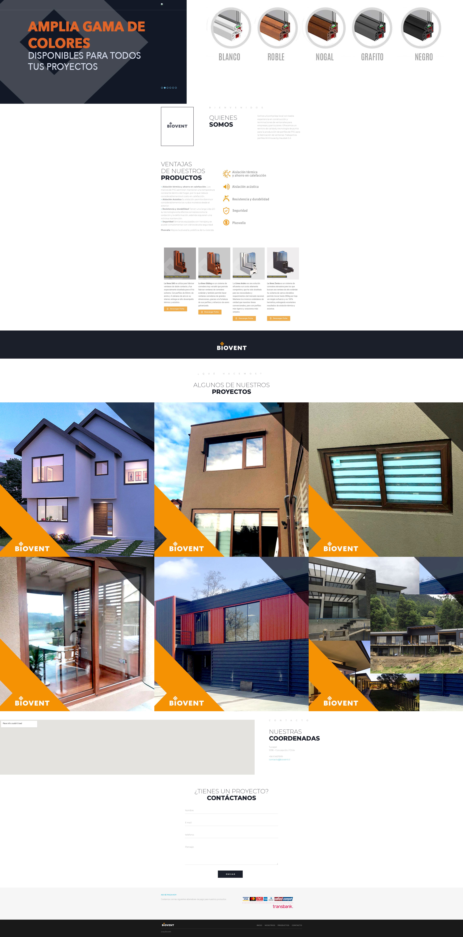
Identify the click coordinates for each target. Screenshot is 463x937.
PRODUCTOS (277, 5)
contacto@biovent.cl (279, 759)
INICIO (253, 5)
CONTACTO (292, 5)
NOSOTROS (263, 5)
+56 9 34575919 (276, 756)
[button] (175, 309)
